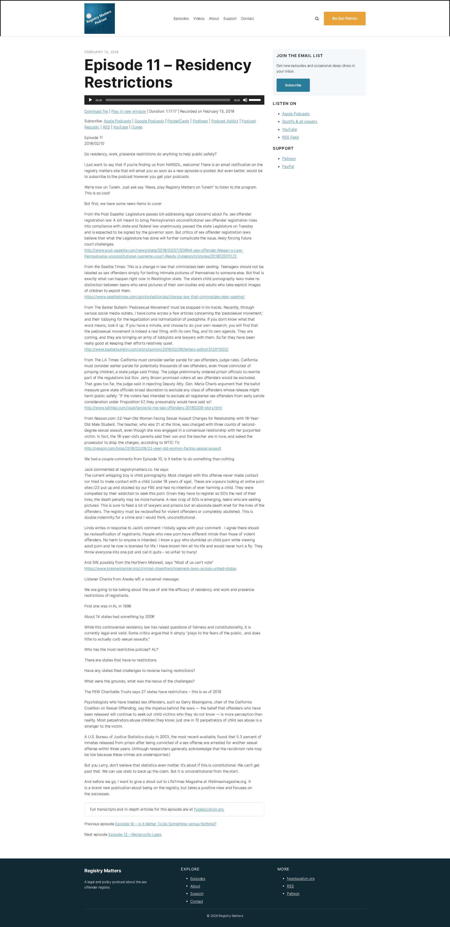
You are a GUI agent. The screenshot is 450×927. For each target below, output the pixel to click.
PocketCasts (178, 121)
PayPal (288, 166)
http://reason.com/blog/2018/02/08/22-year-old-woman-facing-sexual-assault (152, 448)
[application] (174, 100)
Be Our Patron (344, 18)
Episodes (197, 878)
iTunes (136, 127)
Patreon (289, 158)
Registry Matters (102, 870)
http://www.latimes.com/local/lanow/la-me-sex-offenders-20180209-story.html (153, 407)
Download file (96, 111)
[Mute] (245, 100)
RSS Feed (290, 137)
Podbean (200, 121)
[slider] (255, 99)
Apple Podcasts (117, 121)
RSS (106, 127)
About (195, 886)
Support (196, 893)
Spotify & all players (299, 121)
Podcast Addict (224, 121)
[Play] (90, 100)
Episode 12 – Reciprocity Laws (135, 834)
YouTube (120, 127)
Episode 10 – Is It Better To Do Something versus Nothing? (165, 823)
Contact (196, 901)
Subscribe (293, 85)
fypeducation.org (209, 809)
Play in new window (128, 111)
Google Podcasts (149, 121)
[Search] (317, 18)
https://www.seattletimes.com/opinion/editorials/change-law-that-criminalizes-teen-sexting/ (164, 296)
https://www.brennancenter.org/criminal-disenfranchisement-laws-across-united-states (160, 568)
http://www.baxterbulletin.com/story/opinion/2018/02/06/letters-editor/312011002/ (156, 349)
